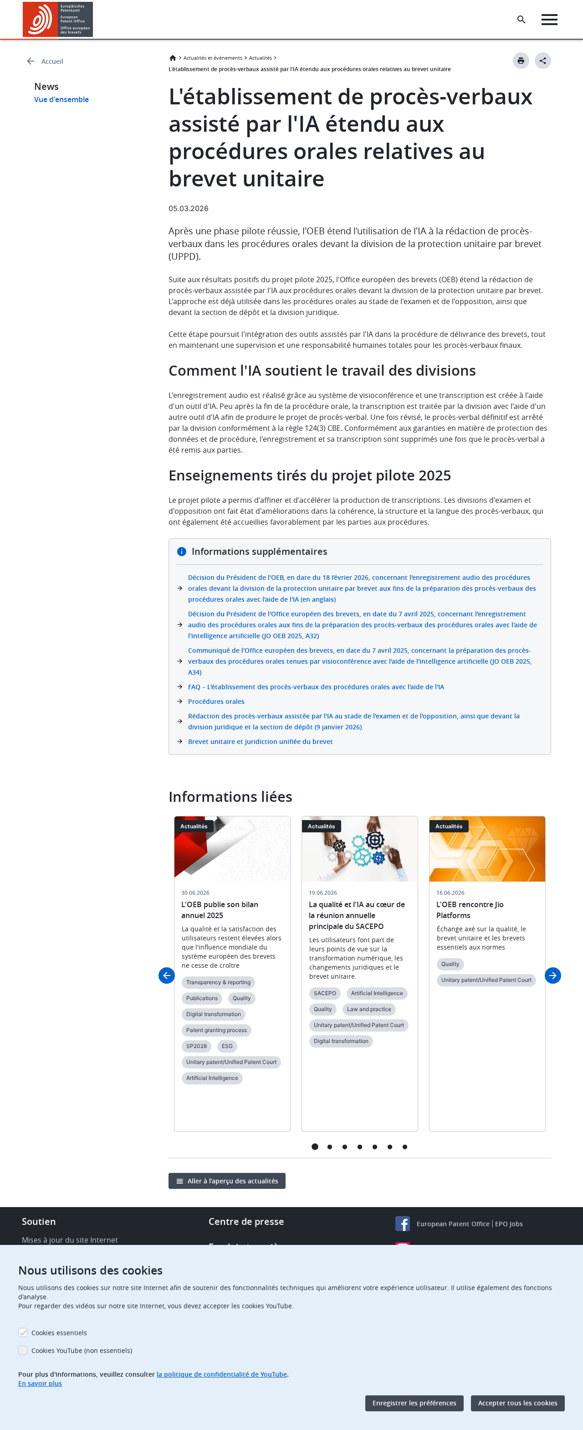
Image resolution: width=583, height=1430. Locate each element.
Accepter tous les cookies (517, 1403)
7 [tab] (405, 1147)
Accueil (52, 61)
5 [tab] (375, 1147)
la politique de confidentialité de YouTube (222, 1374)
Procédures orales (216, 701)
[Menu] (549, 19)
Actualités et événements (213, 57)
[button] (94, 19)
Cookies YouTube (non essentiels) (81, 1350)
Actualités (260, 57)
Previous (167, 975)
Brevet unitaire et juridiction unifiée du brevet (260, 741)
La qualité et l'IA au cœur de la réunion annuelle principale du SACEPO (357, 915)
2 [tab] (330, 1147)
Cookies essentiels (59, 1332)
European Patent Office (453, 1223)
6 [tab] (390, 1147)
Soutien (39, 1221)
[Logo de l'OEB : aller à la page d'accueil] (58, 19)
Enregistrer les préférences (414, 1403)
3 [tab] (345, 1147)
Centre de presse (246, 1221)
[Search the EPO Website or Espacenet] (521, 19)
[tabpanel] (232, 979)
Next (553, 975)
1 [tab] (315, 1147)
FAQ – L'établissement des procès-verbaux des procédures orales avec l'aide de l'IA (316, 686)
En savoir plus (40, 1383)
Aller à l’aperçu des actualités (233, 1181)
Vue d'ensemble (61, 99)
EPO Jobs (509, 1223)
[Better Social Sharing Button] (543, 60)
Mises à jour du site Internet (70, 1240)
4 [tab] (360, 1147)
